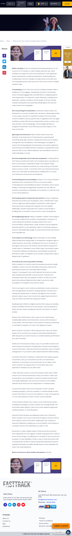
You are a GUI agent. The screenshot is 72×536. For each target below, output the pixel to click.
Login (67, 4)
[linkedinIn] (4, 67)
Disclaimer (6, 526)
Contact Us (21, 4)
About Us (6, 518)
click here (48, 452)
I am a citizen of (37, 53)
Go (56, 53)
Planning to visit (46, 52)
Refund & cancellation (46, 526)
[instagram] (4, 73)
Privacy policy (43, 523)
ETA (10, 4)
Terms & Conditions (46, 521)
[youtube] (23, 505)
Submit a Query (61, 526)
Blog (30, 4)
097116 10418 (50, 502)
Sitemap (42, 518)
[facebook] (4, 56)
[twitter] (10, 505)
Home (2, 41)
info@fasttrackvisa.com (47, 500)
